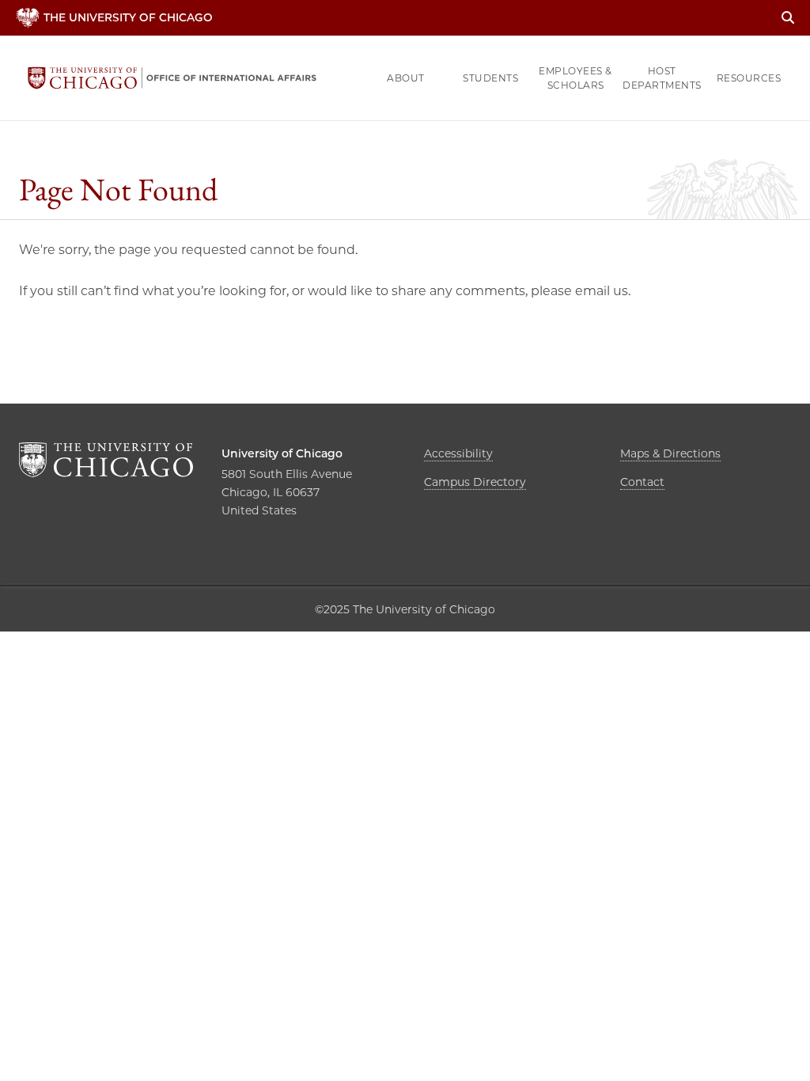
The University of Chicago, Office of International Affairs (172, 78)
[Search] (788, 18)
